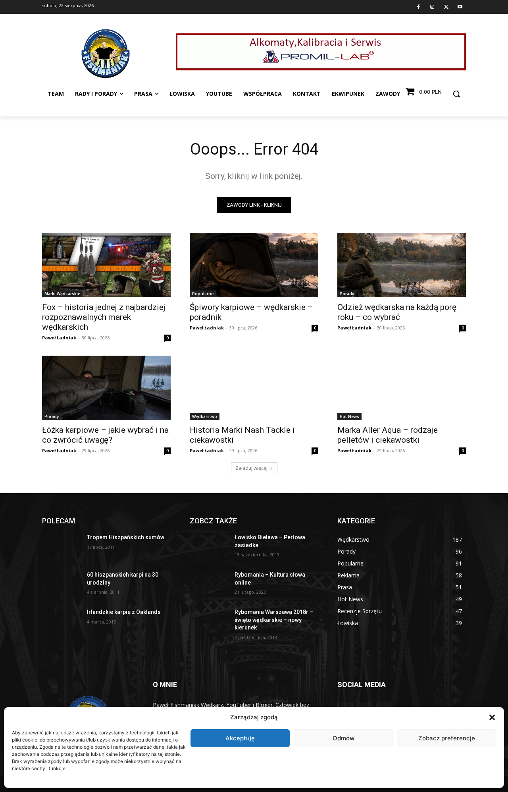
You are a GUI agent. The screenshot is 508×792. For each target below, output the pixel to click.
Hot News (349, 416)
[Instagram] (432, 7)
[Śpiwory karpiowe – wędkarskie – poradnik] (254, 265)
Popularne (203, 293)
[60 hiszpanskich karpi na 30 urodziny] (61, 584)
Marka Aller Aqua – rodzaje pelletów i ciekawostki (387, 435)
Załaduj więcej (251, 468)
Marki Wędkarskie (62, 293)
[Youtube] (460, 7)
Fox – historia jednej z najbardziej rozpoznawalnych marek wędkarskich (103, 317)
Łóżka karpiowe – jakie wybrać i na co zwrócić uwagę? (105, 435)
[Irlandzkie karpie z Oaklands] (61, 621)
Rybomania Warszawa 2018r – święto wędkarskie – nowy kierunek (274, 620)
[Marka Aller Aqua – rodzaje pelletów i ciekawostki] (401, 388)
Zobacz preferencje (446, 738)
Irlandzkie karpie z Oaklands (124, 612)
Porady (347, 293)
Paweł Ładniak (59, 338)
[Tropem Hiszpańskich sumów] (61, 547)
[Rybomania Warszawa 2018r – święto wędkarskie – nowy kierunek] (209, 621)
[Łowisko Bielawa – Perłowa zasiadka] (209, 547)
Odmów (343, 738)
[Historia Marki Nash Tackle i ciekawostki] (254, 388)
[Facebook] (418, 7)
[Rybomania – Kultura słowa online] (209, 584)
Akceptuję (240, 738)
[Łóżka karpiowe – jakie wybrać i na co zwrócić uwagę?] (106, 388)
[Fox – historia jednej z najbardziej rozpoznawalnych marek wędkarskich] (106, 265)
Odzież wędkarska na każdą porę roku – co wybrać (396, 312)
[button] (492, 717)
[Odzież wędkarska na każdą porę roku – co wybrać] (401, 265)
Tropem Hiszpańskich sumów (125, 537)
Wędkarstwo (204, 416)
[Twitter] (446, 7)
